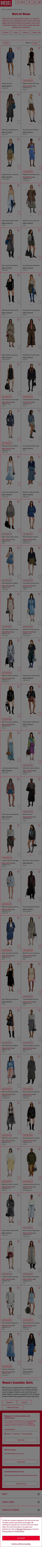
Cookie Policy (19, 1531)
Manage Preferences (24, 1529)
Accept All (21, 1538)
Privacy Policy (7, 1531)
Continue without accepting (21, 1544)
